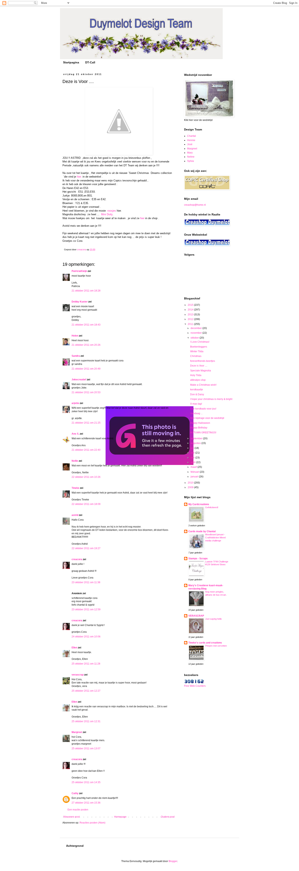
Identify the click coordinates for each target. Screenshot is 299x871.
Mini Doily (106, 214)
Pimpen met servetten (216, 646)
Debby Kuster (80, 301)
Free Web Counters (195, 685)
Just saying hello (213, 619)
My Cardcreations (198, 504)
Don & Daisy (197, 394)
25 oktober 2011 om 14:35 (86, 782)
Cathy (75, 793)
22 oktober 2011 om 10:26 (86, 477)
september (197, 438)
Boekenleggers (198, 346)
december (196, 328)
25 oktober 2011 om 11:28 (86, 663)
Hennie (191, 140)
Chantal (191, 136)
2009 (191, 487)
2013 (191, 314)
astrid (75, 515)
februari (195, 471)
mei (193, 457)
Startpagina (71, 62)
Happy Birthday (198, 427)
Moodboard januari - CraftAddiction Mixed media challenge (215, 537)
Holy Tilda (195, 375)
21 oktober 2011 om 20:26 (86, 344)
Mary (190, 152)
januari (195, 476)
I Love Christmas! (199, 341)
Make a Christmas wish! (203, 384)
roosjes (111, 210)
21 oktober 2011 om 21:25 (86, 422)
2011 (191, 324)
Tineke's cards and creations (205, 642)
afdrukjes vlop (198, 380)
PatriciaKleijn (79, 271)
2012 (191, 319)
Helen (75, 335)
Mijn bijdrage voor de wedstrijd (207, 418)
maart (194, 467)
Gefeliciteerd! (211, 507)
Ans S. (75, 433)
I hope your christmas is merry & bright (211, 399)
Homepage (120, 816)
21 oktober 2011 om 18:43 (86, 324)
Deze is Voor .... (198, 365)
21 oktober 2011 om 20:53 (86, 392)
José (189, 144)
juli (192, 448)
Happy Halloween (200, 423)
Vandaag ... (196, 413)
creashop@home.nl (195, 204)
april (193, 462)
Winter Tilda (196, 351)
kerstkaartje (196, 389)
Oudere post (168, 816)
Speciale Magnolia (200, 370)
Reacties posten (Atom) (92, 822)
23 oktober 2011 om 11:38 (86, 582)
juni (193, 452)
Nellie (75, 460)
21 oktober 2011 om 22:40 (86, 449)
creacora (77, 559)
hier (142, 218)
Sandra (76, 355)
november (196, 332)
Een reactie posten (78, 809)
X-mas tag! (196, 403)
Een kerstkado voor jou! (203, 408)
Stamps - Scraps (198, 558)
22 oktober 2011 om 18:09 (86, 504)
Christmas (195, 356)
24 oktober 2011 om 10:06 (86, 636)
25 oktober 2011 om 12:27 (86, 690)
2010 (191, 482)
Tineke (75, 488)
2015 (191, 305)
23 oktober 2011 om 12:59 (86, 609)
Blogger (173, 861)
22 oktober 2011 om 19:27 (86, 548)
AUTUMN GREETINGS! (203, 432)
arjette (75, 403)
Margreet (77, 732)
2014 (191, 309)
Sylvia (190, 161)
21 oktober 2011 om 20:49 (86, 368)
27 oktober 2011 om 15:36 (86, 802)
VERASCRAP (196, 615)
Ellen (74, 647)
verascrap (78, 674)
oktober (195, 337)
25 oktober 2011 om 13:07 (86, 748)
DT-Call (90, 62)
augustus (196, 443)
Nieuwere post (71, 816)
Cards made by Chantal (202, 531)
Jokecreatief (79, 379)
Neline (190, 156)
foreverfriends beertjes (202, 361)
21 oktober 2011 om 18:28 (86, 290)
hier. (79, 176)
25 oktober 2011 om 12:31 (86, 721)
